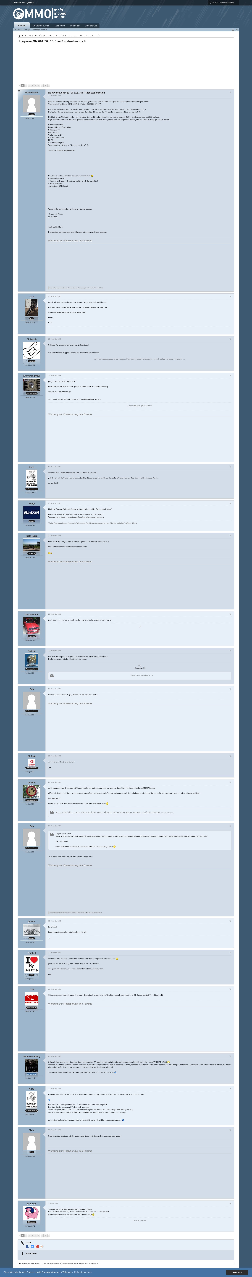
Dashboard (59, 26)
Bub (86, 912)
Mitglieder (75, 26)
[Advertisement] (96, 63)
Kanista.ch (139, 668)
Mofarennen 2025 (41, 26)
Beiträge (28, 118)
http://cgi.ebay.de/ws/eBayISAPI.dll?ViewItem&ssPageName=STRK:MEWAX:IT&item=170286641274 (98, 103)
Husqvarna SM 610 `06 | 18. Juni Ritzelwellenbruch (52, 41)
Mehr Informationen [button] (83, 1272)
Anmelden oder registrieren (24, 3)
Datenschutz (91, 26)
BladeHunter (89, 288)
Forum (21, 25)
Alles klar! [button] (237, 1272)
